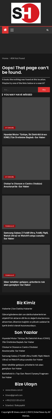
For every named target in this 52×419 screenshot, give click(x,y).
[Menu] (12, 30)
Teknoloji (9, 226)
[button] (12, 30)
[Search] (47, 30)
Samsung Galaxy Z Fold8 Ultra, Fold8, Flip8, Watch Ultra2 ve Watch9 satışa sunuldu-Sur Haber (26, 236)
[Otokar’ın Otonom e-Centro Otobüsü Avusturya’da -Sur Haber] (26, 163)
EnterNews (39, 412)
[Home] (5, 30)
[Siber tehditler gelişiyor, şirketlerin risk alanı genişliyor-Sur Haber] (26, 261)
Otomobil (9, 128)
